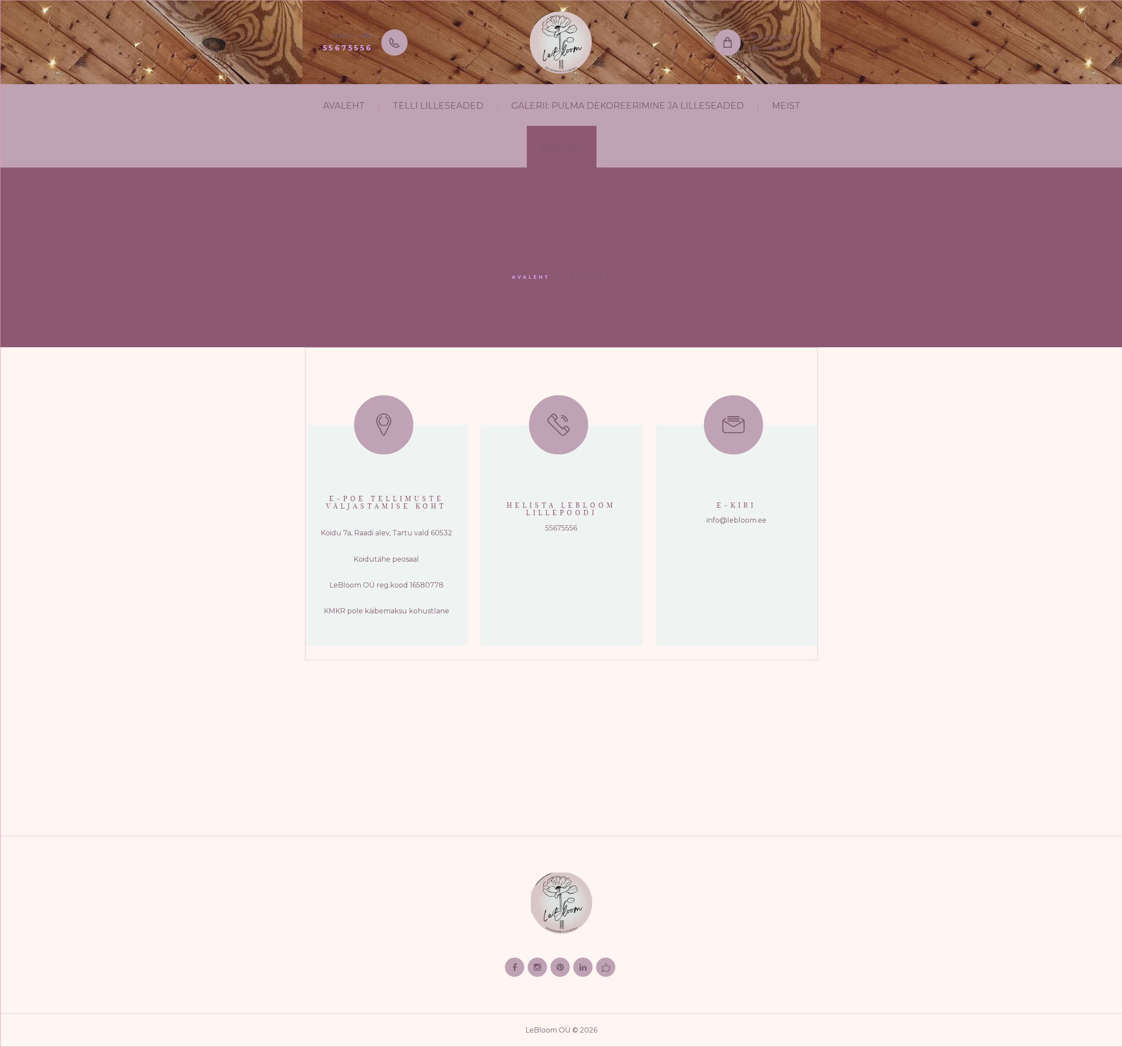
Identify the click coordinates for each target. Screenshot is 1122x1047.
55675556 (348, 48)
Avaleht (531, 277)
